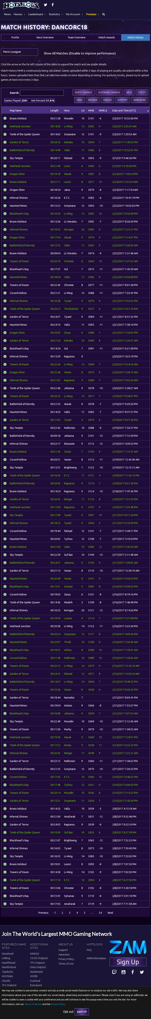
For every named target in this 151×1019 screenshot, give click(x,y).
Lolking (6, 958)
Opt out (68, 1011)
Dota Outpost (38, 967)
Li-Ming (68, 126)
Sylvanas (69, 895)
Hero (67, 110)
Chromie (69, 261)
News (7, 14)
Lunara (68, 618)
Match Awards (107, 37)
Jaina (67, 189)
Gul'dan (68, 554)
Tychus (68, 538)
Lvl (83, 110)
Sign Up (128, 961)
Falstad (68, 158)
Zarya (67, 332)
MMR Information (96, 958)
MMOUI (34, 953)
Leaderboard (35, 14)
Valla (67, 150)
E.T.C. (67, 197)
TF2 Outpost (9, 985)
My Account (73, 14)
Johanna (69, 388)
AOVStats (7, 976)
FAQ (89, 950)
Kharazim (69, 443)
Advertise (64, 954)
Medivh (68, 602)
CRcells (6, 980)
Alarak (67, 174)
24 (100, 912)
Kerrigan (69, 229)
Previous (43, 912)
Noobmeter (36, 971)
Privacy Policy (66, 959)
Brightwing (70, 467)
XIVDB (34, 976)
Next (110, 912)
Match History (135, 37)
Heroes (18, 14)
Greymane (70, 134)
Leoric (67, 181)
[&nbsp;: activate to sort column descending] (5, 110)
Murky (67, 729)
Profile (15, 37)
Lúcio (67, 166)
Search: (75, 96)
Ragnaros (69, 356)
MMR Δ (103, 110)
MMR (91, 110)
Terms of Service (33, 1004)
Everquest (36, 985)
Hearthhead (8, 962)
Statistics (54, 14)
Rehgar (68, 499)
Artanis (68, 705)
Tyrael (67, 300)
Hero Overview (45, 37)
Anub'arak (69, 816)
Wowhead (7, 953)
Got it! (82, 1011)
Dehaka (68, 142)
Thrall (67, 642)
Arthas (68, 650)
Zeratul (68, 586)
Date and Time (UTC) (124, 110)
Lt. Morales (70, 221)
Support (63, 950)
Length (54, 110)
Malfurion (69, 427)
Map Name (16, 110)
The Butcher (71, 308)
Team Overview (76, 37)
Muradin (68, 118)
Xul (66, 269)
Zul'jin (67, 451)
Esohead (35, 980)
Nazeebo (69, 697)
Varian (67, 372)
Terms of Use (66, 963)
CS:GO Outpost (39, 958)
